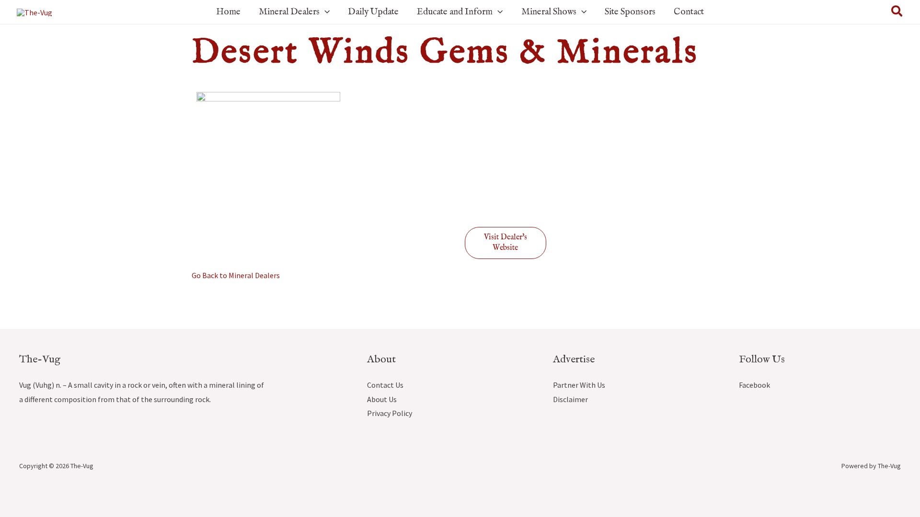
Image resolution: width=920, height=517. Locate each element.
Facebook (754, 385)
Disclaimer (570, 399)
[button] (325, 12)
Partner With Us (579, 385)
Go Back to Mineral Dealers (236, 275)
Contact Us (385, 385)
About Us (382, 399)
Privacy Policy (389, 413)
